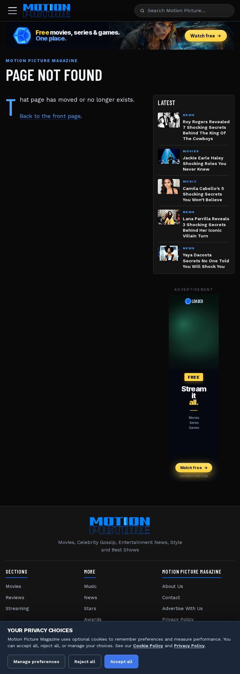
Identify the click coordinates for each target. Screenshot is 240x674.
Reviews (15, 597)
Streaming (17, 608)
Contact (171, 597)
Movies (13, 586)
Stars (90, 608)
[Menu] (12, 10)
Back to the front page (50, 116)
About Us (172, 586)
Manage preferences (36, 661)
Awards (93, 619)
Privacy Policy (178, 619)
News (90, 597)
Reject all (84, 661)
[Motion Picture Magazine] (47, 10)
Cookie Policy (148, 645)
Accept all (121, 661)
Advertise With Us (182, 608)
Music (90, 586)
